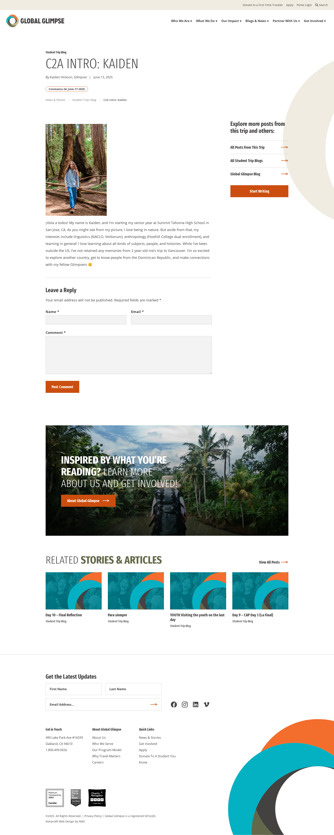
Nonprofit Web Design (60, 821)
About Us (99, 737)
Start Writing (259, 191)
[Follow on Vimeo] (206, 704)
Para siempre (117, 615)
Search (323, 5)
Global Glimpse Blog (245, 174)
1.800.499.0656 (56, 750)
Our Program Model (106, 750)
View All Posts (269, 562)
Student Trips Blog (84, 100)
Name (52, 311)
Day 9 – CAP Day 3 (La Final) (252, 615)
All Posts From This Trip (247, 147)
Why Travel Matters (106, 756)
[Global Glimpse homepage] (35, 21)
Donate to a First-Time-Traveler (263, 5)
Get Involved (148, 744)
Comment (56, 332)
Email (137, 311)
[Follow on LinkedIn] (196, 704)
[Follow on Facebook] (174, 704)
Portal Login (304, 5)
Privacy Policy (93, 816)
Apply (289, 5)
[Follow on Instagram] (185, 704)
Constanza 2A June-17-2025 (67, 89)
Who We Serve (102, 744)
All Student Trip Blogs (246, 161)
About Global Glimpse (83, 500)
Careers (98, 762)
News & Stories (55, 100)
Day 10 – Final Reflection (64, 615)
